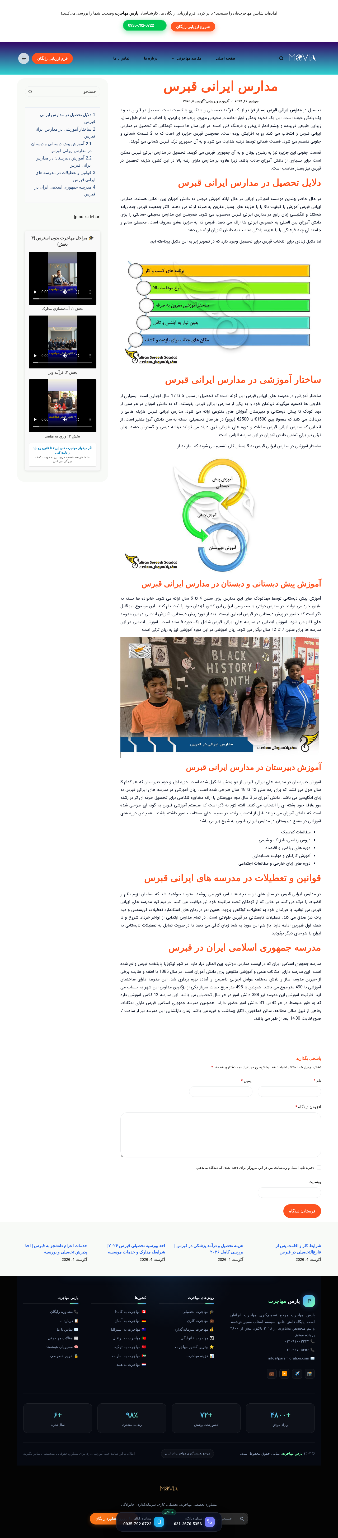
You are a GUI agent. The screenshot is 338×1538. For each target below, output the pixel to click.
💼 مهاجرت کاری (200, 1321)
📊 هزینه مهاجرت (200, 1356)
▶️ (284, 1373)
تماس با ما (121, 58)
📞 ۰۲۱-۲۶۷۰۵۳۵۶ (300, 1350)
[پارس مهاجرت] (169, 1489)
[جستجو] (281, 58)
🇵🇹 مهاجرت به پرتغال (129, 1338)
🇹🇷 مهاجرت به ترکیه (130, 1347)
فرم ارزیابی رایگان (52, 58)
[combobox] (67, 91)
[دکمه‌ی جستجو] (30, 91)
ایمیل (246, 1080)
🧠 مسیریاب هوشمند (62, 1347)
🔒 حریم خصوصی (64, 1356)
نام (317, 1080)
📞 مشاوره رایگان (64, 1312)
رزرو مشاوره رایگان (111, 1519)
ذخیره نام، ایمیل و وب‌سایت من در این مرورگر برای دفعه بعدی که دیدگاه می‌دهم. (255, 1168)
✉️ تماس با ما (67, 1329)
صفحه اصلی (225, 58)
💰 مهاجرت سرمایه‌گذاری (193, 1329)
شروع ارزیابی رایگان (193, 26)
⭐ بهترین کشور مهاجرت (194, 1347)
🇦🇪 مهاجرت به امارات (129, 1356)
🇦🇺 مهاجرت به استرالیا (128, 1329)
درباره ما (150, 58)
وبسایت (314, 1181)
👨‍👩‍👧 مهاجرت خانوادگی (197, 1338)
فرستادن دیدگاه (302, 1211)
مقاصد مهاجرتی (189, 58)
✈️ (297, 1373)
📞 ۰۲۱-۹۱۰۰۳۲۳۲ (300, 1341)
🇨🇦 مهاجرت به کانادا (130, 1312)
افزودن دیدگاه (308, 1107)
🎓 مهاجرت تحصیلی (198, 1312)
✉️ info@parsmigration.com (291, 1358)
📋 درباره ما (68, 1321)
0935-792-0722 (141, 25)
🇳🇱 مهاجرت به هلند (131, 1365)
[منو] (23, 58)
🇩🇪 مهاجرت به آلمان (130, 1321)
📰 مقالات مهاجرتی (63, 1338)
